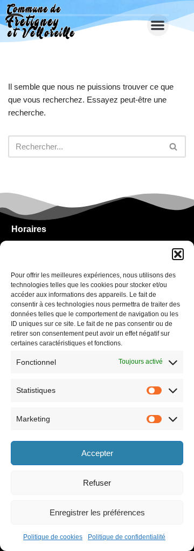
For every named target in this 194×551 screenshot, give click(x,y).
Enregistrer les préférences (97, 512)
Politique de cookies (52, 537)
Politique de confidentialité (126, 537)
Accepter (97, 453)
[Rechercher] (174, 146)
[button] (177, 254)
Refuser (97, 482)
